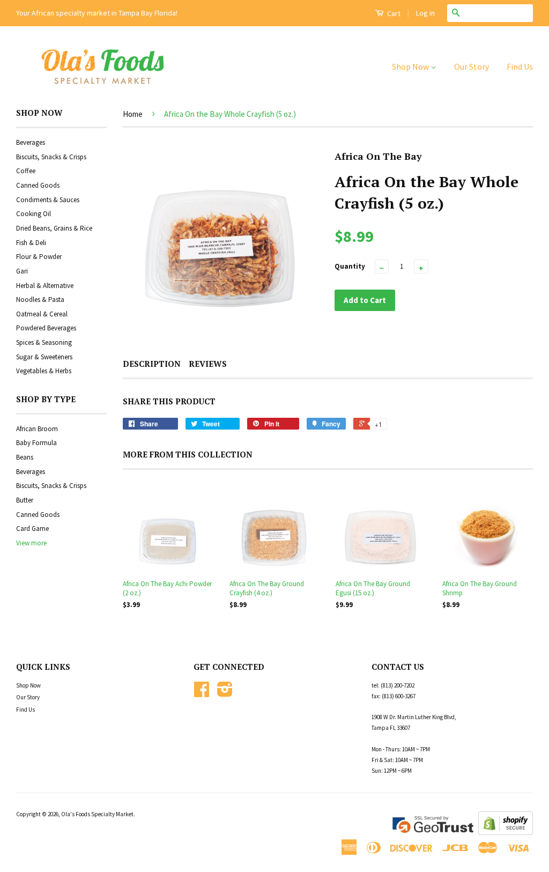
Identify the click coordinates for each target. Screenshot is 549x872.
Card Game (32, 528)
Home (133, 114)
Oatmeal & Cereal (42, 314)
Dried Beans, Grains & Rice (54, 228)
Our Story (471, 66)
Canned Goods (38, 185)
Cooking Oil (33, 213)
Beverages (30, 142)
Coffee (25, 170)
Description (152, 363)
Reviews (208, 363)
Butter (24, 500)
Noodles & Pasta (40, 299)
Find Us (520, 66)
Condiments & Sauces (47, 199)
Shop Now (411, 66)
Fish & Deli (31, 242)
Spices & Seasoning (44, 342)
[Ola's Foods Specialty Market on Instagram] (225, 693)
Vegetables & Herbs (43, 370)
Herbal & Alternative (44, 285)
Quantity (350, 266)
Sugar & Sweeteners (44, 356)
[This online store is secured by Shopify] (505, 832)
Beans (24, 457)
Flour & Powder (39, 256)
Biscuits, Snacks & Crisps (51, 156)
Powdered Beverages (46, 327)
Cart (392, 13)
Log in (425, 13)
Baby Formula (36, 442)
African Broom (37, 428)
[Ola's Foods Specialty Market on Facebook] (202, 693)
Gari (22, 271)
